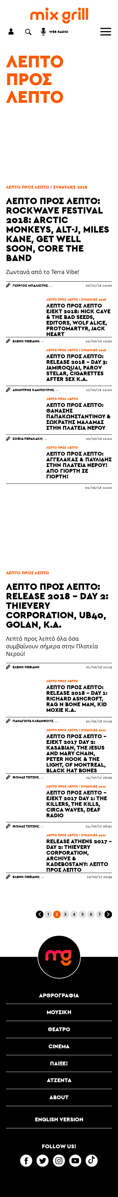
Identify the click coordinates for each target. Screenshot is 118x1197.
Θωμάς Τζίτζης (26, 777)
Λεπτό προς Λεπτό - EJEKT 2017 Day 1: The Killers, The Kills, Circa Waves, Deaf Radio (76, 804)
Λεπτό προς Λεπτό (35, 78)
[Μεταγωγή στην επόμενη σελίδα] (108, 914)
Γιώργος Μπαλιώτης (30, 285)
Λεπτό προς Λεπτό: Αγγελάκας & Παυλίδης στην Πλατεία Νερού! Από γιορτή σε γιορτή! (79, 465)
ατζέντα (59, 1080)
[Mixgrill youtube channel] (75, 1161)
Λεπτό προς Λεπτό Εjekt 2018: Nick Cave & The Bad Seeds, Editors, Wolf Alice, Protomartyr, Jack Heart (78, 320)
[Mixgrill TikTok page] (92, 1161)
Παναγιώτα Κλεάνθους (33, 720)
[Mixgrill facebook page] (26, 1161)
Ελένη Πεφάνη (26, 341)
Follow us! (59, 1146)
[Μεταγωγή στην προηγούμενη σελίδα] (39, 914)
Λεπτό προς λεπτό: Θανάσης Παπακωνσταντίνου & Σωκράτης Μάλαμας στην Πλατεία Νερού (78, 416)
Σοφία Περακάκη (27, 438)
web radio (58, 31)
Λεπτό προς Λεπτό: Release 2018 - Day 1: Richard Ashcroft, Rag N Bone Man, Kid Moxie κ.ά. (76, 698)
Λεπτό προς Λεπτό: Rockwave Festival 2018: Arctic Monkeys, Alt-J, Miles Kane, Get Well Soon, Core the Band (57, 229)
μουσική (59, 1012)
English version (59, 1119)
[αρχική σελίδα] (59, 16)
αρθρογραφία (59, 995)
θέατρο (59, 1029)
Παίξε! (59, 1063)
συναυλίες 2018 (70, 187)
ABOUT (59, 1097)
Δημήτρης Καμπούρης (33, 389)
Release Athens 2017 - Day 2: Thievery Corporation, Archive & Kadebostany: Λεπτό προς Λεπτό (79, 856)
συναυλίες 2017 (93, 730)
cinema (59, 1046)
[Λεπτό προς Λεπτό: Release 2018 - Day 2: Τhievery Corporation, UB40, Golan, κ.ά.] (59, 530)
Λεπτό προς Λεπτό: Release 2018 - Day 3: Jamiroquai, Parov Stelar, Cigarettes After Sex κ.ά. (76, 367)
